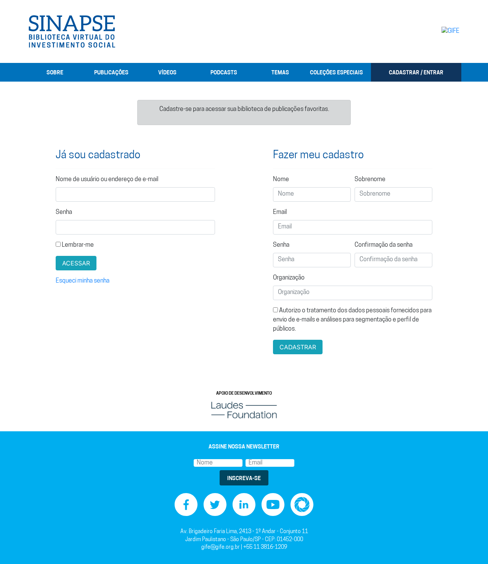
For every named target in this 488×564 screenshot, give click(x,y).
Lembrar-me (77, 245)
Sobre (55, 73)
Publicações (111, 73)
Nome (281, 180)
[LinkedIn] (244, 504)
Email (280, 212)
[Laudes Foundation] (244, 410)
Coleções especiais (336, 73)
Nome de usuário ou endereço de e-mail (107, 180)
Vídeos (167, 73)
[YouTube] (273, 504)
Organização (289, 278)
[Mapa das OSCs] (302, 504)
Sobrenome (370, 180)
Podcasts (223, 73)
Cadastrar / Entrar (416, 73)
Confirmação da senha (384, 245)
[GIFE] (434, 31)
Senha (64, 212)
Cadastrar (297, 347)
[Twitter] (215, 504)
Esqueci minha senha (82, 281)
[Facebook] (186, 504)
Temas (280, 73)
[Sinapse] (72, 32)
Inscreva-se (244, 478)
